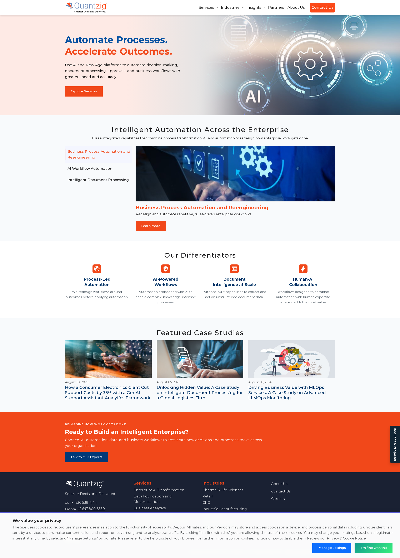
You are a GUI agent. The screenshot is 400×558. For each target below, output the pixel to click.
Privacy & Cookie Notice (346, 538)
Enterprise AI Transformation (159, 490)
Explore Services (83, 91)
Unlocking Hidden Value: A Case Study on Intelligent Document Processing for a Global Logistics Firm (200, 392)
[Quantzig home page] (97, 484)
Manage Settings (332, 548)
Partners (276, 7)
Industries (230, 7)
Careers (278, 499)
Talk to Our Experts (86, 457)
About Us (296, 7)
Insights (253, 7)
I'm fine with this (374, 548)
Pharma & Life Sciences (222, 490)
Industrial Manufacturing (224, 509)
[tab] (98, 154)
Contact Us (322, 7)
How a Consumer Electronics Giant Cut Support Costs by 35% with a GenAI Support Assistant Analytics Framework (107, 392)
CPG (206, 503)
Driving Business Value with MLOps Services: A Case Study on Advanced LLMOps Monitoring (287, 392)
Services (206, 7)
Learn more (150, 226)
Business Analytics (150, 508)
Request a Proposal (395, 444)
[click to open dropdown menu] (217, 7)
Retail (207, 496)
